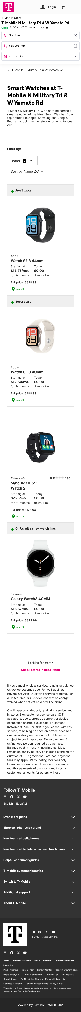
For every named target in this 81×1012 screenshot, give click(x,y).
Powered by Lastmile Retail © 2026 (40, 1005)
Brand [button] (15, 161)
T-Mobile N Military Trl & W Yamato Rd (37, 70)
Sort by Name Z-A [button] (27, 171)
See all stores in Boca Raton (40, 669)
